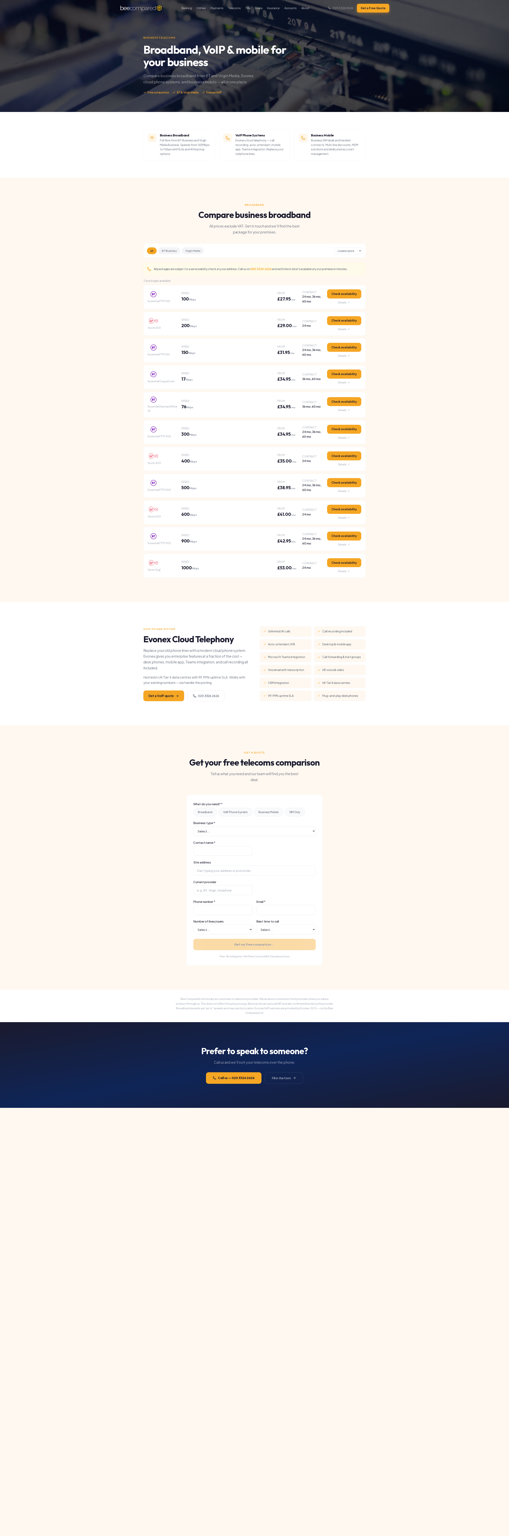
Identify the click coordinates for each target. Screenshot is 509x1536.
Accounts (290, 8)
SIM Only (294, 812)
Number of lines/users (208, 921)
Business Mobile (268, 812)
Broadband (205, 812)
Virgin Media (192, 250)
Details (342, 302)
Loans (258, 8)
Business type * (204, 823)
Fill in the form (281, 1078)
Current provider (204, 882)
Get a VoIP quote (161, 696)
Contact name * (204, 842)
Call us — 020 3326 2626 (236, 1078)
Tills (247, 8)
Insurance (273, 8)
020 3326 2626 (343, 8)
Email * (260, 901)
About (305, 8)
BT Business (169, 250)
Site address (202, 862)
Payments (217, 8)
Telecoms (234, 8)
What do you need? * (207, 804)
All (151, 250)
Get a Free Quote (373, 8)
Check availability (344, 294)
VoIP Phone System (235, 812)
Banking (187, 8)
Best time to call (267, 921)
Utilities (201, 8)
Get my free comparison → (254, 944)
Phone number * (204, 901)
